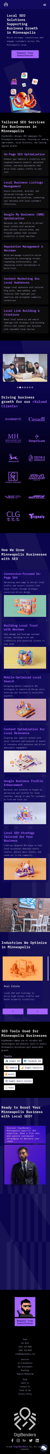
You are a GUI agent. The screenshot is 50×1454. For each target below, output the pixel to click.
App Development (25, 1367)
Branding (25, 1370)
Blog (25, 1379)
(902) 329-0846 (25, 1347)
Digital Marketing (25, 1374)
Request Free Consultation (25, 54)
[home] (6, 4)
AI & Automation (25, 1363)
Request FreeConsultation (25, 1322)
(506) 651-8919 (25, 1350)
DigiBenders (20, 1446)
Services (25, 1359)
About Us (25, 1383)
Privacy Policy (25, 1394)
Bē (24, 1440)
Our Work (25, 1343)
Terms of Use (25, 1390)
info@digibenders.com (25, 1354)
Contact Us (25, 1387)
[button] (44, 4)
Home (25, 1339)
